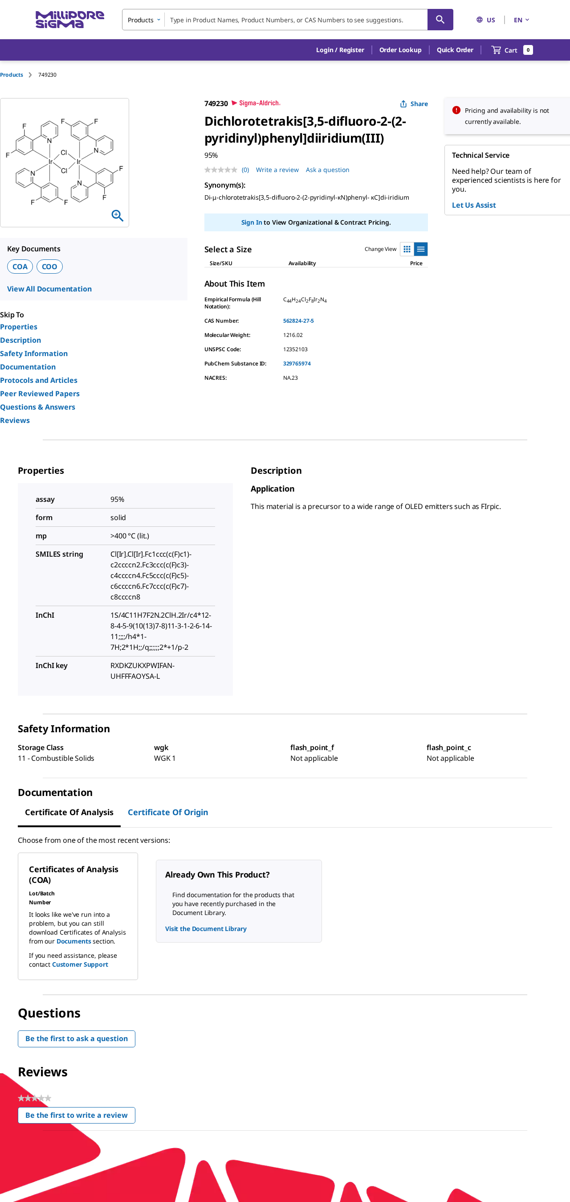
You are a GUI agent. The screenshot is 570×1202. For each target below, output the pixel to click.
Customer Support (80, 964)
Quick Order (455, 49)
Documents (74, 941)
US (491, 20)
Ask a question (328, 169)
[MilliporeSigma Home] (70, 20)
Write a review (277, 169)
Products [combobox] (141, 20)
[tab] (19, 74)
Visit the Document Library (205, 928)
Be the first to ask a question (76, 1038)
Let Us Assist (474, 205)
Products (11, 74)
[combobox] (287, 19)
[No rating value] (223, 169)
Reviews (15, 420)
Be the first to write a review (80, 1117)
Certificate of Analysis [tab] (69, 812)
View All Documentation (49, 288)
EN (518, 20)
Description (20, 340)
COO (50, 266)
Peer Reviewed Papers (40, 393)
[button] (340, 49)
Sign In (251, 222)
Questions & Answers (37, 407)
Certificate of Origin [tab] (168, 812)
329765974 (297, 363)
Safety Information (34, 353)
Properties (18, 327)
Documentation (28, 367)
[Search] (440, 19)
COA (20, 266)
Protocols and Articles (38, 380)
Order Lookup (400, 49)
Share (419, 103)
